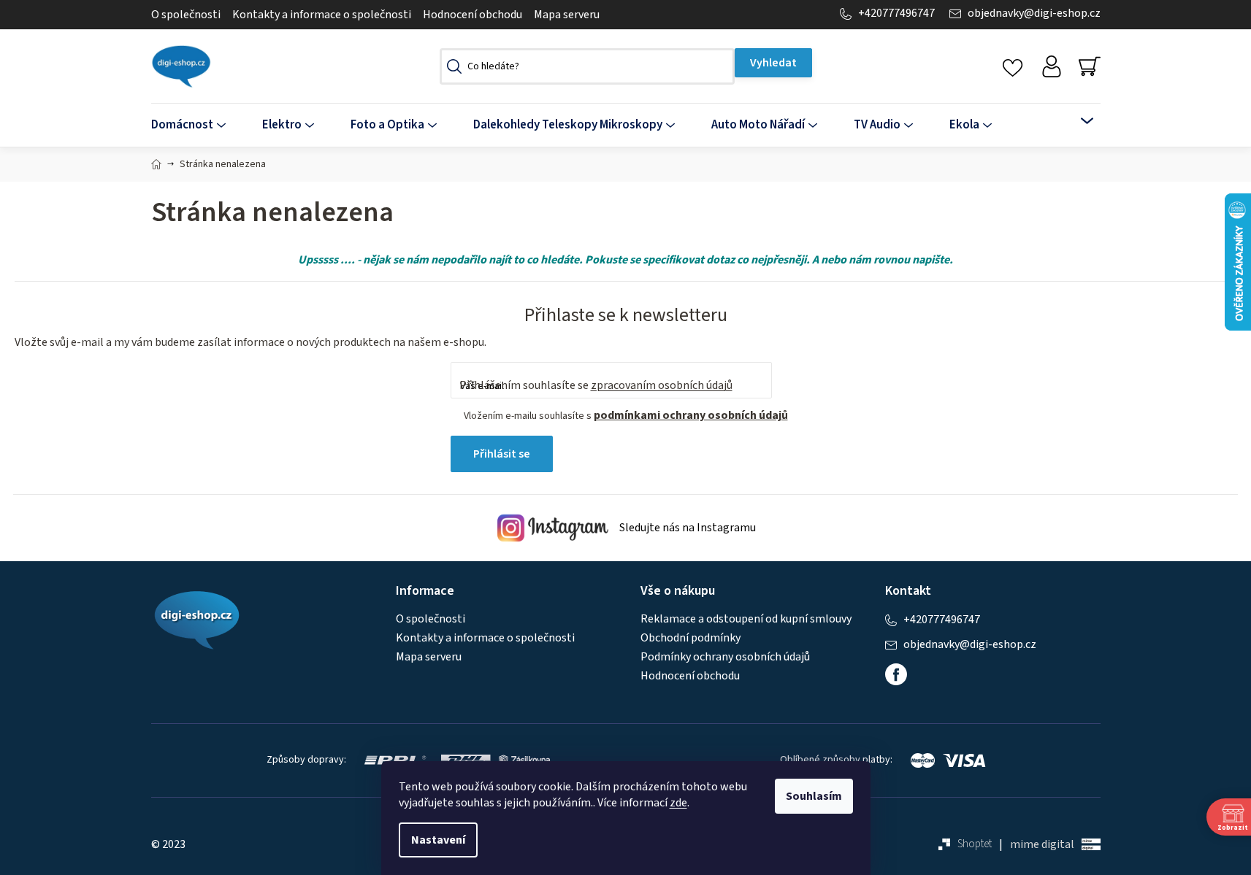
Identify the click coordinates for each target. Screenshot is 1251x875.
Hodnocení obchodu (472, 15)
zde (678, 803)
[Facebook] (896, 674)
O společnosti (186, 15)
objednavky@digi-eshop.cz (1034, 13)
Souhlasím (814, 796)
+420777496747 (896, 13)
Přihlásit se (501, 454)
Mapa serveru (567, 15)
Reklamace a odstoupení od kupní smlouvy (746, 619)
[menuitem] (197, 125)
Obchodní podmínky (690, 638)
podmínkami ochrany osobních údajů (691, 415)
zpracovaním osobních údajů (661, 385)
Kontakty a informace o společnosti (321, 15)
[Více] (1078, 121)
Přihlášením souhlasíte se (595, 385)
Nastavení (438, 840)
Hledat (773, 62)
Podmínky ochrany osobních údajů (725, 657)
